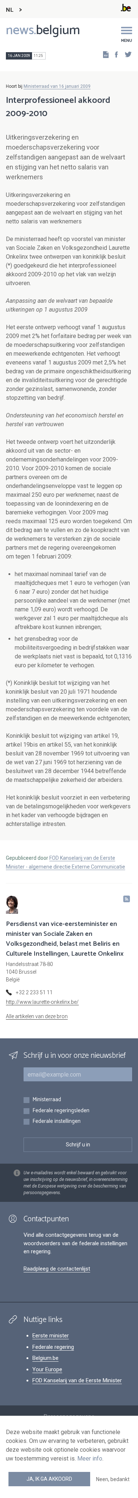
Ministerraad (46, 1100)
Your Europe (47, 1369)
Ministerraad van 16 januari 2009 (57, 86)
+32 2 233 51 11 (34, 992)
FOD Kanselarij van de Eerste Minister (77, 1380)
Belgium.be (45, 1358)
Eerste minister (50, 1335)
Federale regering (53, 1347)
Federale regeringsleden (60, 1111)
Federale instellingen (56, 1121)
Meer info (89, 1458)
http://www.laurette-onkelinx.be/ (42, 1002)
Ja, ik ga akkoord (49, 1479)
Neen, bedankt (113, 1479)
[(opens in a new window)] (114, 54)
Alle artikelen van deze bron (37, 1016)
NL (9, 10)
